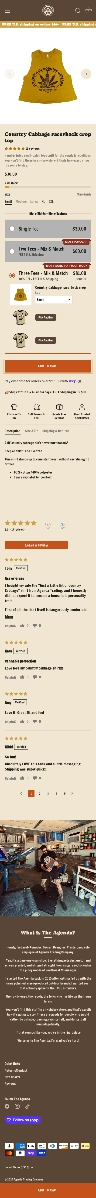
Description (13, 431)
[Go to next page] (73, 793)
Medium (21, 202)
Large (34, 202)
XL (43, 202)
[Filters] (75, 545)
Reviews (10, 1083)
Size (48, 194)
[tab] (15, 431)
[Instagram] (17, 1106)
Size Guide (84, 194)
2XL (51, 202)
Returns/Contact (16, 1070)
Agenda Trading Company (28, 1179)
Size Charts (12, 1077)
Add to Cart (48, 1190)
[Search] (78, 11)
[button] (10, 74)
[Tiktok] (27, 1106)
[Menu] (7, 11)
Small (8, 202)
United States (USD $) (17, 1167)
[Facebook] (7, 1106)
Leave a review (36, 545)
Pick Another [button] (45, 317)
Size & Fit (31, 431)
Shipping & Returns (55, 431)
